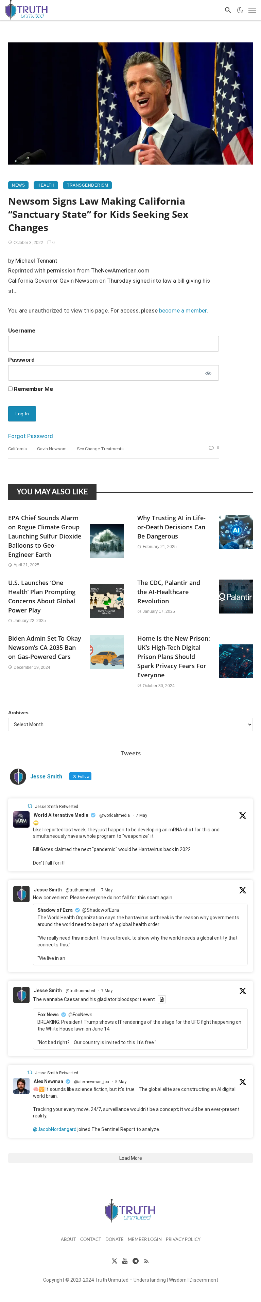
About (68, 1240)
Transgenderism (87, 185)
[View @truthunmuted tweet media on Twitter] (162, 999)
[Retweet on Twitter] (30, 806)
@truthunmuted (80, 890)
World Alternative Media (61, 815)
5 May (120, 1081)
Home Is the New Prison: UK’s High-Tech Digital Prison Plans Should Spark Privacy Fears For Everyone (173, 656)
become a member (183, 310)
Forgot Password (30, 436)
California (17, 448)
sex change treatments (100, 448)
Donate (114, 1240)
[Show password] (208, 373)
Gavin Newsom (52, 448)
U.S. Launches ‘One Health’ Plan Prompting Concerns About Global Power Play (41, 596)
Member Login (145, 1240)
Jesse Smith (48, 889)
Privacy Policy (183, 1240)
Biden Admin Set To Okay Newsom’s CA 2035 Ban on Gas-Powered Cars (44, 647)
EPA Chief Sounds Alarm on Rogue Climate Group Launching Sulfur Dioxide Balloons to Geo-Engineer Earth (44, 536)
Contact (90, 1240)
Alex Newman (48, 1081)
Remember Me (33, 388)
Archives (18, 712)
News (18, 185)
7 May (141, 815)
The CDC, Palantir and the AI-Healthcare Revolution (168, 592)
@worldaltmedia (114, 815)
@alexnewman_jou (91, 1081)
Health (45, 185)
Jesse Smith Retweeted (56, 806)
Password (21, 359)
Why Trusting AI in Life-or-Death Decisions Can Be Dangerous (171, 527)
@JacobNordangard (54, 1129)
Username (21, 330)
